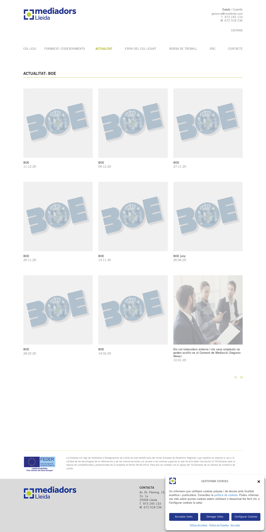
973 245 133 (234, 17)
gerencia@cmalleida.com (227, 13)
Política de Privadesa (219, 525)
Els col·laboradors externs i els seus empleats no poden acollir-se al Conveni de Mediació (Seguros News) (207, 353)
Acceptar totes (184, 517)
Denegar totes (214, 517)
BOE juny (179, 256)
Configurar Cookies (246, 517)
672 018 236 (234, 20)
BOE (26, 162)
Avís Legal (235, 525)
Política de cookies (198, 525)
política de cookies (225, 495)
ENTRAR (237, 30)
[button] (259, 481)
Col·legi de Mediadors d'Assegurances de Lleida (53, 14)
